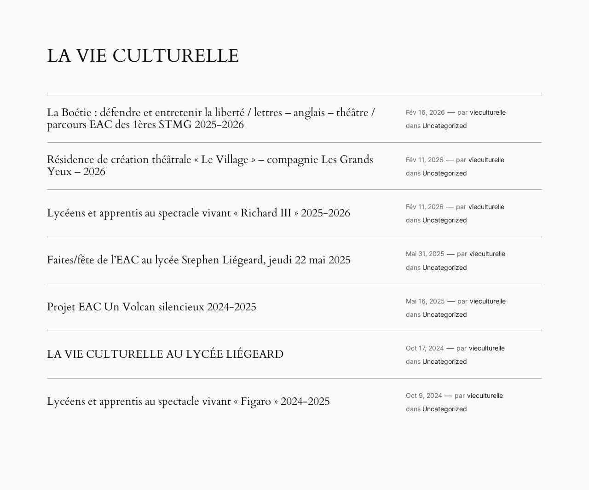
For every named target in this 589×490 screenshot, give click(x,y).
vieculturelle (488, 112)
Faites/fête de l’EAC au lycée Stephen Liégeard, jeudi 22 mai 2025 (199, 260)
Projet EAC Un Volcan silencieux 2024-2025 (151, 307)
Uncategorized (444, 125)
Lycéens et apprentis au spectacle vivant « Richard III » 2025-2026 (198, 213)
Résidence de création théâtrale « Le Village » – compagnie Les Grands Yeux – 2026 (210, 166)
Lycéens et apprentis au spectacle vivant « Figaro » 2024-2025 (188, 402)
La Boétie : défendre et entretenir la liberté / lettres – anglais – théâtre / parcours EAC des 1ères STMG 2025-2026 (211, 119)
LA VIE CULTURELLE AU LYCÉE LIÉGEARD (165, 355)
